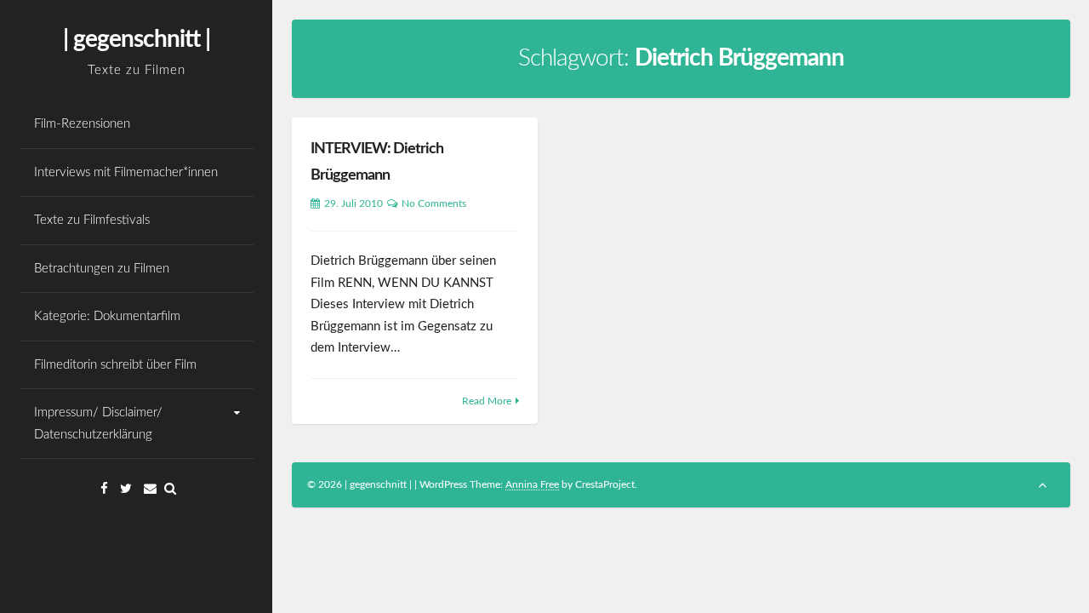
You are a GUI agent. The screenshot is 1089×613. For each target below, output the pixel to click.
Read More (486, 401)
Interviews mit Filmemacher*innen (126, 172)
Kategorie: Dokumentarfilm (107, 316)
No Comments (434, 203)
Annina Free (532, 484)
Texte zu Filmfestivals (92, 220)
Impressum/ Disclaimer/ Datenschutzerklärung (98, 423)
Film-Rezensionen (82, 123)
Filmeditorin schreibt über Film (115, 364)
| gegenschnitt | (136, 39)
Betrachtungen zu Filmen (101, 268)
